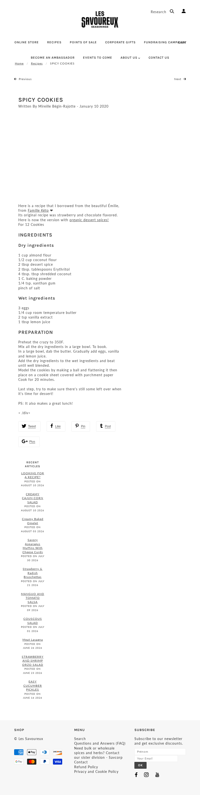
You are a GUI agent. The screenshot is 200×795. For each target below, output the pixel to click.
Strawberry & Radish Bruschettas (32, 573)
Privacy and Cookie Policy (96, 771)
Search (80, 739)
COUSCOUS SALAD (32, 621)
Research (159, 12)
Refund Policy (86, 767)
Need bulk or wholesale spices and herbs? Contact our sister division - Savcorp (98, 753)
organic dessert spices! (89, 220)
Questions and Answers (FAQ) (100, 743)
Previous (25, 79)
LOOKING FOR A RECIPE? (32, 475)
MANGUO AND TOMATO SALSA (32, 598)
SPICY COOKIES (40, 99)
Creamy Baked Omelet (32, 521)
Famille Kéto (38, 210)
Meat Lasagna (32, 639)
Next (178, 79)
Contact (81, 762)
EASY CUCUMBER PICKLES (32, 685)
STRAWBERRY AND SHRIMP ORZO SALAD (32, 661)
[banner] (100, 19)
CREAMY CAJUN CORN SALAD (32, 498)
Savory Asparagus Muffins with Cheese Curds (32, 546)
